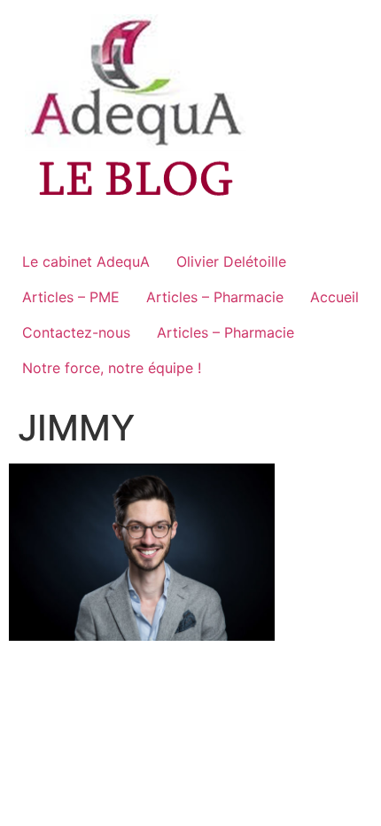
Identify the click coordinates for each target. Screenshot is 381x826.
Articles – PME (71, 297)
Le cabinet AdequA (86, 261)
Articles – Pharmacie (215, 297)
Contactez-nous (76, 332)
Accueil (334, 297)
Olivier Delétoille (231, 261)
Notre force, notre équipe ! (111, 368)
